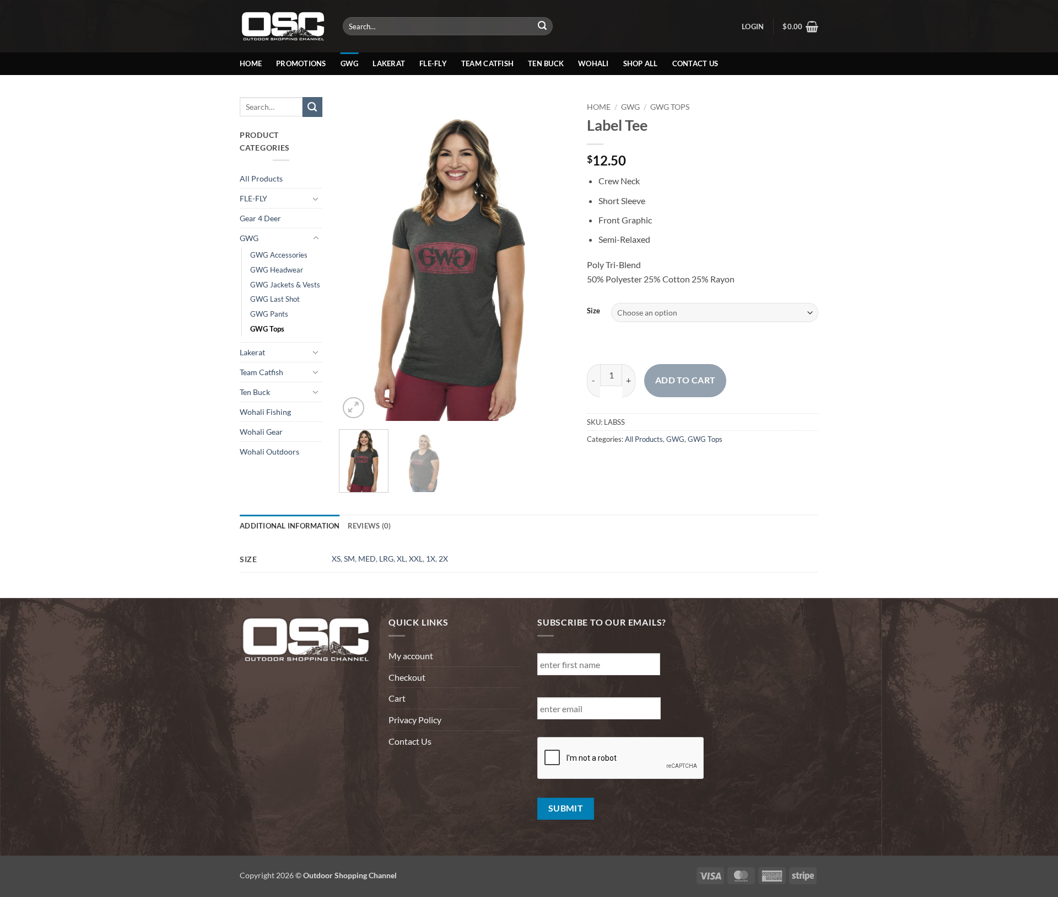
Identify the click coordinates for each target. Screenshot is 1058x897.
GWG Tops (267, 328)
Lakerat (389, 63)
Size (593, 311)
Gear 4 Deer (260, 218)
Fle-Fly (433, 63)
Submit (566, 808)
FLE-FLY (253, 198)
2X (443, 558)
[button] (753, 26)
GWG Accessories (278, 254)
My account (410, 655)
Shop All (640, 63)
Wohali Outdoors (269, 451)
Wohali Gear (261, 431)
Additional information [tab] (290, 525)
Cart (397, 698)
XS (336, 558)
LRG (386, 558)
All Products (261, 178)
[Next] (552, 259)
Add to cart (685, 380)
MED (367, 558)
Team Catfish (487, 63)
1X (430, 558)
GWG (350, 63)
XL (401, 558)
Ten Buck (546, 63)
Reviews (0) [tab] (369, 525)
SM (349, 558)
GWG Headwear (276, 269)
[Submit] (542, 26)
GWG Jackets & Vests (285, 284)
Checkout (406, 677)
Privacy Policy (414, 719)
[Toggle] (315, 199)
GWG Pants (269, 313)
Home (251, 63)
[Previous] (358, 259)
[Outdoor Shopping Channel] (283, 26)
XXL (416, 558)
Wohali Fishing (265, 412)
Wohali (593, 63)
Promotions (301, 63)
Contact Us (695, 63)
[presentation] (621, 758)
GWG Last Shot (275, 299)
